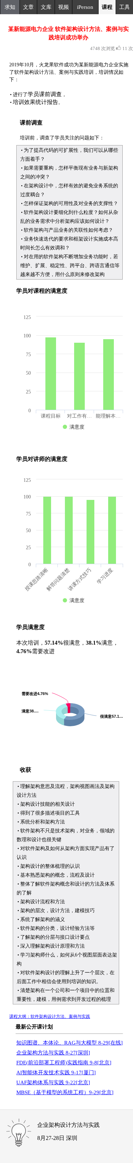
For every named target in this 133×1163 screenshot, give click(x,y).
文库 (46, 7)
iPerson (85, 7)
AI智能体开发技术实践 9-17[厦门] (56, 1072)
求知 (10, 7)
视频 (63, 7)
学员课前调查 (45, 94)
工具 (124, 7)
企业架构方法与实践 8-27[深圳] (53, 1052)
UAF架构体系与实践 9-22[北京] (53, 1082)
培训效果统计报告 (35, 102)
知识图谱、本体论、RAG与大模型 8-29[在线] (69, 1043)
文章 (28, 7)
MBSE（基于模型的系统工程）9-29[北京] (64, 1092)
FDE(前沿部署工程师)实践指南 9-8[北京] (63, 1062)
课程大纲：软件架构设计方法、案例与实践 (49, 1016)
